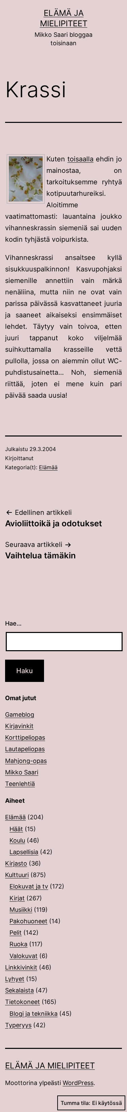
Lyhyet (14, 978)
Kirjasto (16, 863)
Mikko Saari (21, 772)
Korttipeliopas (25, 737)
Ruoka (18, 944)
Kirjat (17, 898)
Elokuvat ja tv (28, 886)
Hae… (13, 623)
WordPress (78, 1082)
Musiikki (20, 909)
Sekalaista (19, 990)
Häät (16, 828)
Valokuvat (23, 955)
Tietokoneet (22, 1001)
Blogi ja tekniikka (33, 1013)
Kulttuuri (17, 874)
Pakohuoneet (28, 921)
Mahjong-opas (26, 760)
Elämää (48, 467)
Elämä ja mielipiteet (50, 1065)
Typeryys (18, 1025)
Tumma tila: (75, 1103)
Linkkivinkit (21, 967)
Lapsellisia (23, 851)
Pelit (15, 932)
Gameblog (19, 714)
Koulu (17, 840)
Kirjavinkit (19, 726)
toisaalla (80, 159)
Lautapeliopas (25, 748)
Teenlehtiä (20, 783)
